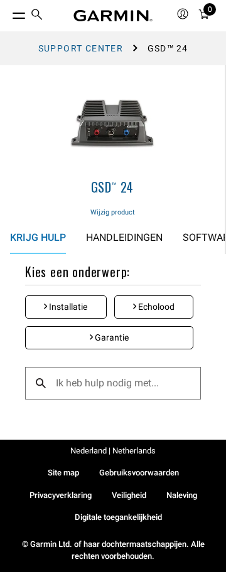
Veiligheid (129, 495)
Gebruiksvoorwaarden (139, 472)
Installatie (67, 307)
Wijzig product (112, 212)
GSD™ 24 (112, 186)
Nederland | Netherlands (113, 450)
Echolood (155, 307)
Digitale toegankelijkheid (118, 517)
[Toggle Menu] (7, 12)
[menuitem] (37, 16)
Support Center (81, 48)
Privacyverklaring (61, 495)
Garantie (111, 337)
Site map (63, 472)
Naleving (181, 495)
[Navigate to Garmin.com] (113, 15)
